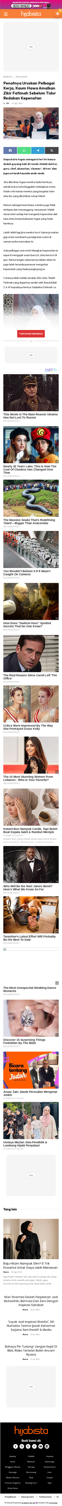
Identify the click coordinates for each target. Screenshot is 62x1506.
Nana (6, 1272)
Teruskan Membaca (31, 333)
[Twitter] (28, 1446)
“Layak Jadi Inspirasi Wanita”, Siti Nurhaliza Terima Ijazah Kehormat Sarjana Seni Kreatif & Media (31, 1326)
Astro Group (53, 1503)
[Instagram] (22, 1446)
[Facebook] (15, 1446)
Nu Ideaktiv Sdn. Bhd (28, 1503)
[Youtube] (40, 1446)
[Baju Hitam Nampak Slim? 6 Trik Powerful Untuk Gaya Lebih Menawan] (31, 1239)
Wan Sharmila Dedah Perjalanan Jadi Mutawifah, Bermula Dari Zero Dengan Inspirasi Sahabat (31, 1301)
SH (7, 103)
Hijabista (7, 76)
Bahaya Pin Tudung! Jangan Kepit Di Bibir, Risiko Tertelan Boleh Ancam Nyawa (31, 1351)
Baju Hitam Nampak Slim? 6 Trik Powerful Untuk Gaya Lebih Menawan (30, 1265)
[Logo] (31, 14)
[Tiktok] (34, 1446)
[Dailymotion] (47, 1446)
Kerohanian (21, 76)
